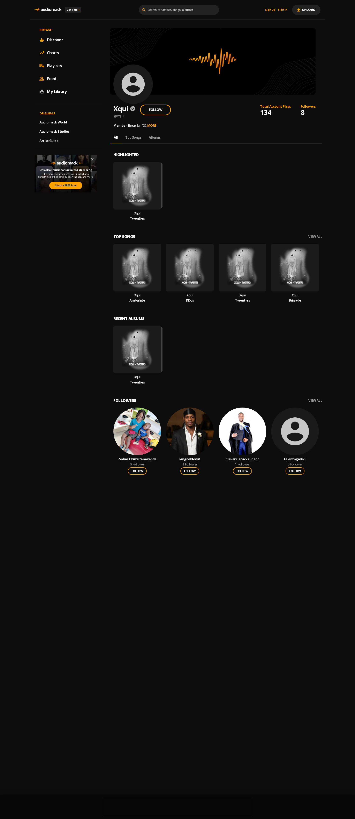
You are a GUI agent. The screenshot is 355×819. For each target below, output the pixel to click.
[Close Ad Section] (92, 159)
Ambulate (137, 300)
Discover (55, 40)
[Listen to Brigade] (295, 267)
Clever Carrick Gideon (242, 459)
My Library (57, 91)
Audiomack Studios (54, 131)
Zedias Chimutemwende (137, 459)
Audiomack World (53, 122)
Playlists (54, 65)
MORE (151, 125)
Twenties (137, 218)
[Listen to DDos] (190, 267)
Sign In (282, 10)
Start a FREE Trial (65, 185)
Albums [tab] (154, 137)
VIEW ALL (315, 237)
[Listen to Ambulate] (137, 267)
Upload (309, 9)
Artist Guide (48, 140)
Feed (51, 78)
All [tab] (116, 137)
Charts (53, 52)
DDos (190, 300)
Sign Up (270, 10)
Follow (155, 109)
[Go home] (48, 10)
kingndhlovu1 (190, 459)
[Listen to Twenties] (137, 186)
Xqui (137, 213)
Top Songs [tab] (133, 137)
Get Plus (73, 10)
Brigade (295, 300)
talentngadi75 (295, 459)
